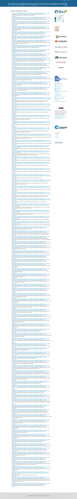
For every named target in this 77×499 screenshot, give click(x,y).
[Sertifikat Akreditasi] (61, 21)
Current (13, 5)
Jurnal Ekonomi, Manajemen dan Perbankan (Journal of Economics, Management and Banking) (37, 4)
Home (9, 5)
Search (66, 5)
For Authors (56, 136)
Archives (17, 5)
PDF (16, 16)
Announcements (35, 5)
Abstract (13, 16)
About (28, 5)
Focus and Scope (59, 86)
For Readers (57, 134)
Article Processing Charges (60, 97)
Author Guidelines (59, 93)
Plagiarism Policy (58, 95)
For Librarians (57, 137)
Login (68, 0)
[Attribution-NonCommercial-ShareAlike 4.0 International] (61, 108)
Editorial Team (58, 88)
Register (64, 0)
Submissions (23, 5)
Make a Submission (58, 142)
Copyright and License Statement (61, 101)
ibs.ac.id (40, 495)
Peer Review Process (59, 85)
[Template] (61, 81)
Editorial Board (58, 89)
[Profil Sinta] (61, 13)
